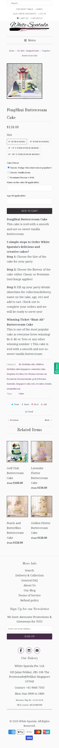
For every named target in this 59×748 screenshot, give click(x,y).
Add (45, 404)
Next (47, 420)
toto (33, 384)
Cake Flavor (13, 163)
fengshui (11, 374)
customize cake (38, 369)
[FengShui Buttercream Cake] (24, 81)
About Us (29, 585)
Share (26, 404)
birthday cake (28, 364)
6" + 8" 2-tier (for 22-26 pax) (23, 148)
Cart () (24, 18)
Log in (42, 13)
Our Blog (29, 590)
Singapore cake (23, 384)
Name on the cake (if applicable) (23, 182)
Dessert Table (24, 9)
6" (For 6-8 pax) (16, 141)
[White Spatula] (29, 27)
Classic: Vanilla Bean (20, 172)
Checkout (37, 18)
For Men (20, 374)
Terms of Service (29, 595)
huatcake (11, 384)
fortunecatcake (24, 379)
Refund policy (29, 600)
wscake (48, 384)
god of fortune (39, 379)
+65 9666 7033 (35, 687)
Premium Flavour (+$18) (22, 177)
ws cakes (40, 384)
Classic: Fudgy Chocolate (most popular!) (31, 168)
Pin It (36, 404)
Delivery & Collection (29, 575)
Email (30, 412)
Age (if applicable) (16, 196)
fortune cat (41, 374)
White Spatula (28, 721)
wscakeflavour (14, 389)
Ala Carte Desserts (24, 13)
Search (29, 570)
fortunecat (11, 379)
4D (20, 364)
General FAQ (29, 580)
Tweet (16, 404)
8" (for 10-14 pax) (39, 141)
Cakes (39, 9)
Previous (14, 420)
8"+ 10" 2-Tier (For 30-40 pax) (23, 154)
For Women (30, 374)
